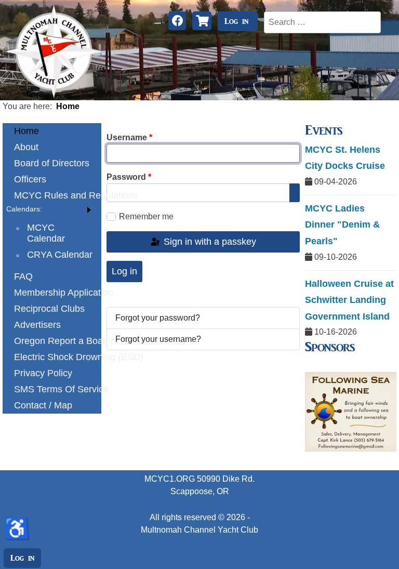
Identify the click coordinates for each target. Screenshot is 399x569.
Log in (236, 21)
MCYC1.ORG (169, 478)
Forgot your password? (157, 317)
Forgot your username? (158, 339)
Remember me (146, 216)
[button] (52, 209)
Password (129, 177)
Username (129, 137)
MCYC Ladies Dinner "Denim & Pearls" (342, 224)
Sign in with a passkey (208, 241)
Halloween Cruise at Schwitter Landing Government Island (349, 300)
